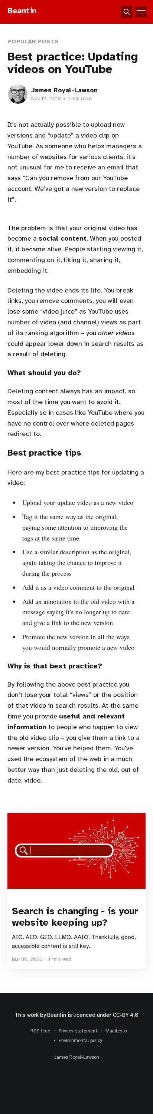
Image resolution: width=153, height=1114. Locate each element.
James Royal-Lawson (64, 90)
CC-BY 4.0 (126, 1015)
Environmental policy (80, 1041)
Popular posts (33, 41)
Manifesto (116, 1031)
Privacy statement (78, 1031)
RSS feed (40, 1031)
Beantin (56, 1015)
